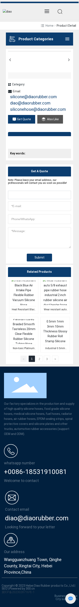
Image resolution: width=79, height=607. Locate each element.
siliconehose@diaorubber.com (38, 109)
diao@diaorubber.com (30, 103)
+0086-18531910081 (35, 472)
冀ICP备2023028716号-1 (18, 592)
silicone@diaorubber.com (33, 96)
